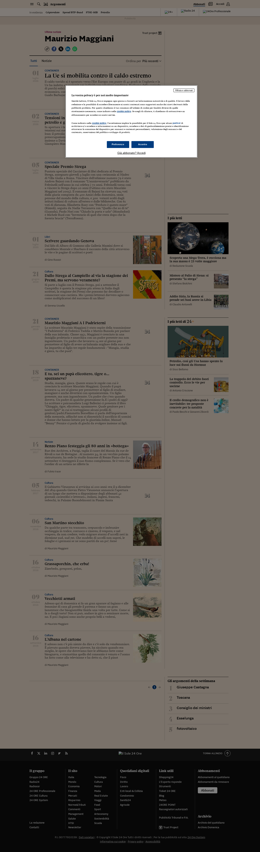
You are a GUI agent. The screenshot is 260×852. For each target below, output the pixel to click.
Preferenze (118, 144)
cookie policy (124, 111)
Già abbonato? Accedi (131, 152)
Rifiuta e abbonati (184, 90)
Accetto (142, 144)
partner (177, 123)
